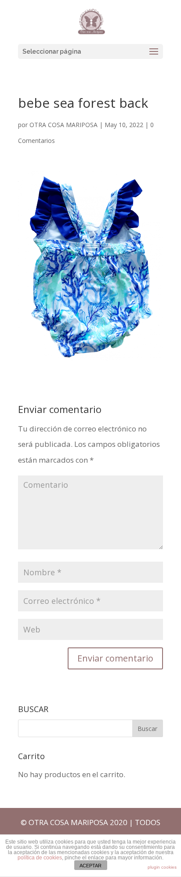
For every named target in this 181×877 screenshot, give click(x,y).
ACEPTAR (90, 865)
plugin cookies (162, 867)
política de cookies (40, 858)
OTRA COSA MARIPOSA (63, 125)
